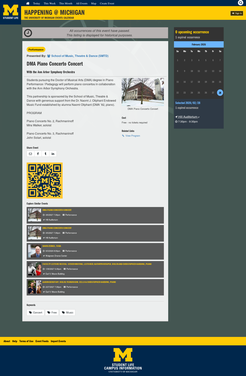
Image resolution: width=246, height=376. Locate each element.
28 (220, 92)
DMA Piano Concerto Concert (57, 210)
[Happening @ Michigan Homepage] (10, 22)
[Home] (28, 3)
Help (14, 341)
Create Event (107, 3)
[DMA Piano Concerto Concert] (38, 214)
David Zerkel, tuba (52, 246)
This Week (50, 3)
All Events (82, 3)
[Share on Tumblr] (45, 154)
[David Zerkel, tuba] (38, 250)
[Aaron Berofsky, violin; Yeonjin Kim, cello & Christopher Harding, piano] (40, 286)
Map (93, 3)
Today (36, 3)
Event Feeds (42, 341)
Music (69, 312)
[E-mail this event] (30, 154)
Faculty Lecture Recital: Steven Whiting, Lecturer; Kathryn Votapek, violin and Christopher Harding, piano (97, 264)
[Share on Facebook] (38, 154)
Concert (37, 312)
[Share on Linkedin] (53, 154)
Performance (36, 49)
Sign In (238, 13)
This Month (65, 3)
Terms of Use (26, 341)
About (7, 341)
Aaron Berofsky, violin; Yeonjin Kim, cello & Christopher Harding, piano (79, 282)
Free (54, 312)
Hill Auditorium (188, 117)
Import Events (58, 341)
